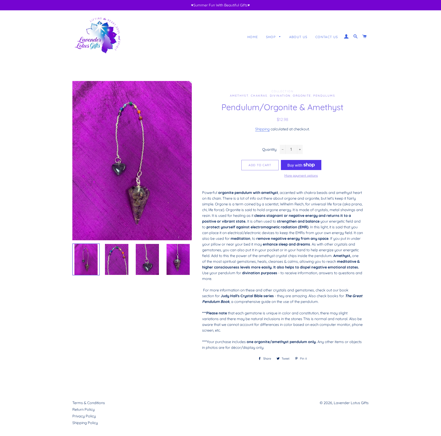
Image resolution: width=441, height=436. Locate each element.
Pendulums (324, 95)
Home (252, 37)
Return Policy (83, 409)
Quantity (269, 149)
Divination (280, 95)
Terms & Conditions (88, 402)
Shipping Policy (85, 422)
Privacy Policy (84, 416)
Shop (271, 37)
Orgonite (302, 95)
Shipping (262, 129)
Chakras (259, 95)
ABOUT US (298, 37)
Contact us (326, 37)
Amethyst (239, 95)
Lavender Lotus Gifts (351, 402)
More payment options (301, 175)
